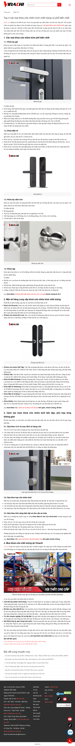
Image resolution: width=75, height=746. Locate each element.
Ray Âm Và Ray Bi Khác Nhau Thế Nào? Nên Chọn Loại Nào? (24, 670)
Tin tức (35, 690)
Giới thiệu (36, 687)
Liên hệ (35, 693)
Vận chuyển (36, 713)
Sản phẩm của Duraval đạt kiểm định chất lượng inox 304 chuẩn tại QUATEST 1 (30, 659)
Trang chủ (7, 12)
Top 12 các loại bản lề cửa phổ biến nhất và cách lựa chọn (23, 677)
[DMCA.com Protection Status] (67, 693)
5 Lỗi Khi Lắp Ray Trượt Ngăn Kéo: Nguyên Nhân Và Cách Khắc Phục (26, 663)
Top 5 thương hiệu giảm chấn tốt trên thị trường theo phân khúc (25, 666)
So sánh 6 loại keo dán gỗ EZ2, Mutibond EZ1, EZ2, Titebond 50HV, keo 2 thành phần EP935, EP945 (36, 656)
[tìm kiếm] (59, 4)
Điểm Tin (16, 12)
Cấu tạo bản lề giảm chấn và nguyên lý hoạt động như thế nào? (25, 674)
